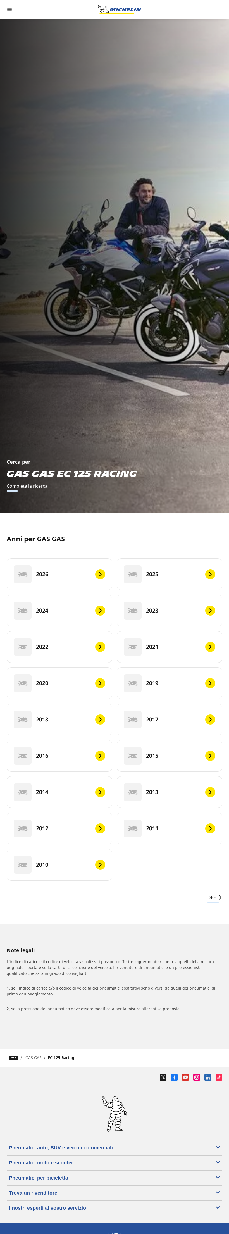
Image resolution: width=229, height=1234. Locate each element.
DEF (211, 897)
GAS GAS (33, 1057)
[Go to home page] (119, 9)
